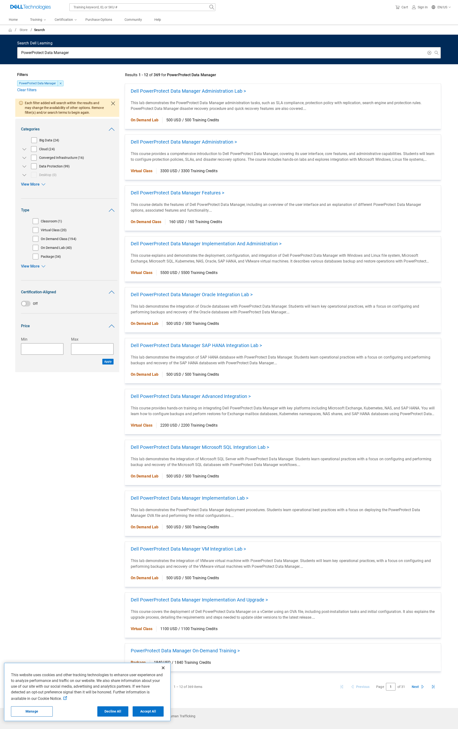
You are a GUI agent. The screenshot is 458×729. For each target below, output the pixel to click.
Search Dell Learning (34, 43)
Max (74, 339)
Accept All (148, 711)
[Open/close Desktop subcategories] (23, 175)
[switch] (67, 303)
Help (157, 19)
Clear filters (26, 90)
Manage (32, 711)
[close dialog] (113, 103)
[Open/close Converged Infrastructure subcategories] (23, 157)
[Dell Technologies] (30, 7)
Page (380, 687)
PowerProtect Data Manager (37, 83)
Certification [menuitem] (64, 19)
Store (23, 30)
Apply (108, 361)
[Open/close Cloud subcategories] (23, 149)
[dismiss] (60, 83)
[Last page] (433, 687)
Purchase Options (98, 19)
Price (25, 326)
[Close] (163, 668)
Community (133, 19)
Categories (30, 129)
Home (13, 19)
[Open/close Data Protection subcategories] (23, 166)
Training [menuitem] (36, 19)
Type (25, 210)
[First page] (342, 687)
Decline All (112, 711)
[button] (441, 7)
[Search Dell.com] (211, 7)
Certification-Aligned (38, 292)
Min (24, 339)
